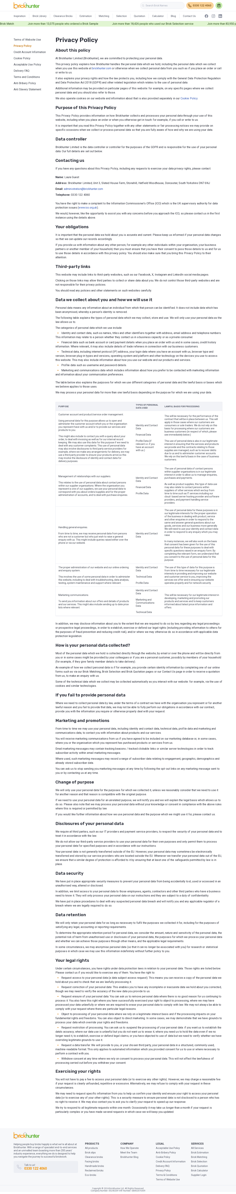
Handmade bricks (94, 1166)
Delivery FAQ (21, 70)
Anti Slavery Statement (27, 89)
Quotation (139, 16)
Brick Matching (199, 1157)
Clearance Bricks (63, 16)
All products (91, 1148)
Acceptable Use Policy (27, 64)
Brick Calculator (199, 1170)
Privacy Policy (22, 46)
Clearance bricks (94, 1157)
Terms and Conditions (27, 77)
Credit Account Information (30, 52)
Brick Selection (199, 1161)
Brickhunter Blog (129, 1157)
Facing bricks (92, 1161)
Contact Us (189, 16)
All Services (197, 1148)
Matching (104, 16)
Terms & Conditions (166, 1175)
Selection (121, 16)
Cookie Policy (22, 58)
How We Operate (129, 1148)
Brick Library (39, 16)
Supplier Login (198, 1175)
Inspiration (20, 16)
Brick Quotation (199, 1166)
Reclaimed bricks (94, 1170)
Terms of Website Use (27, 39)
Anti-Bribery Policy (166, 1152)
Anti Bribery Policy (25, 83)
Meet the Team (128, 1152)
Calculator (158, 16)
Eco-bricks (90, 1175)
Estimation (86, 16)
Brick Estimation (200, 1152)
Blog (173, 16)
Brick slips (90, 1152)
